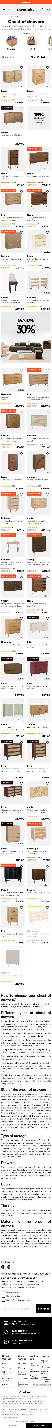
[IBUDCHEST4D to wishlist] (21, 232)
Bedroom (12, 17)
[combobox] (45, 57)
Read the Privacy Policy (10, 1418)
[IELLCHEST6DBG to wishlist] (47, 618)
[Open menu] (4, 9)
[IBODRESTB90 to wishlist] (21, 535)
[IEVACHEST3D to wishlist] (21, 191)
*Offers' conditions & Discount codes (46, 1380)
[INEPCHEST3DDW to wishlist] (47, 191)
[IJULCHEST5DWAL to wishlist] (47, 453)
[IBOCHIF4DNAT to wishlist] (21, 494)
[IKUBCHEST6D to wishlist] (21, 67)
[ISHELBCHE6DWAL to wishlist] (21, 577)
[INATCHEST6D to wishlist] (47, 907)
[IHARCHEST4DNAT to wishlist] (21, 618)
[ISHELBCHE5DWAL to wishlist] (47, 535)
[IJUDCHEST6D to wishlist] (47, 783)
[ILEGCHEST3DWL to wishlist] (47, 866)
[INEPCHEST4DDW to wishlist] (47, 577)
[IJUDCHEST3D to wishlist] (47, 494)
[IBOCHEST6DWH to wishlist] (47, 273)
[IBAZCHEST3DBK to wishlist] (21, 866)
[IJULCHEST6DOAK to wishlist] (47, 700)
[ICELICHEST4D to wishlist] (21, 412)
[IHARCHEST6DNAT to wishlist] (21, 370)
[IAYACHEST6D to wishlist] (21, 108)
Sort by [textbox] (44, 57)
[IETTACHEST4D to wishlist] (47, 742)
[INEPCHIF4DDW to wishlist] (21, 149)
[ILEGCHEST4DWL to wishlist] (21, 948)
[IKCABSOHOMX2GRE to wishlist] (21, 700)
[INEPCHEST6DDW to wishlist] (47, 149)
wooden (11, 1246)
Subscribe (43, 1308)
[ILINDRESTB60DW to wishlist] (21, 273)
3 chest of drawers (12, 1172)
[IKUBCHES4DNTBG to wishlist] (21, 824)
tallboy (15, 1036)
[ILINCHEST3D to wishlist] (47, 232)
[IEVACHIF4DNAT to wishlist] (21, 907)
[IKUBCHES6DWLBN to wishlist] (21, 659)
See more (26, 33)
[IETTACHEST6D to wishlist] (21, 783)
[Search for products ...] (9, 9)
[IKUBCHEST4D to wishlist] (47, 67)
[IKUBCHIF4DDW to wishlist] (21, 453)
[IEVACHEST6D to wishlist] (47, 370)
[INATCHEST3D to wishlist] (47, 824)
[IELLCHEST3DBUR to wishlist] (47, 659)
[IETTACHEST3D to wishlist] (21, 742)
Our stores (45, 1367)
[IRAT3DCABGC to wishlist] (47, 412)
